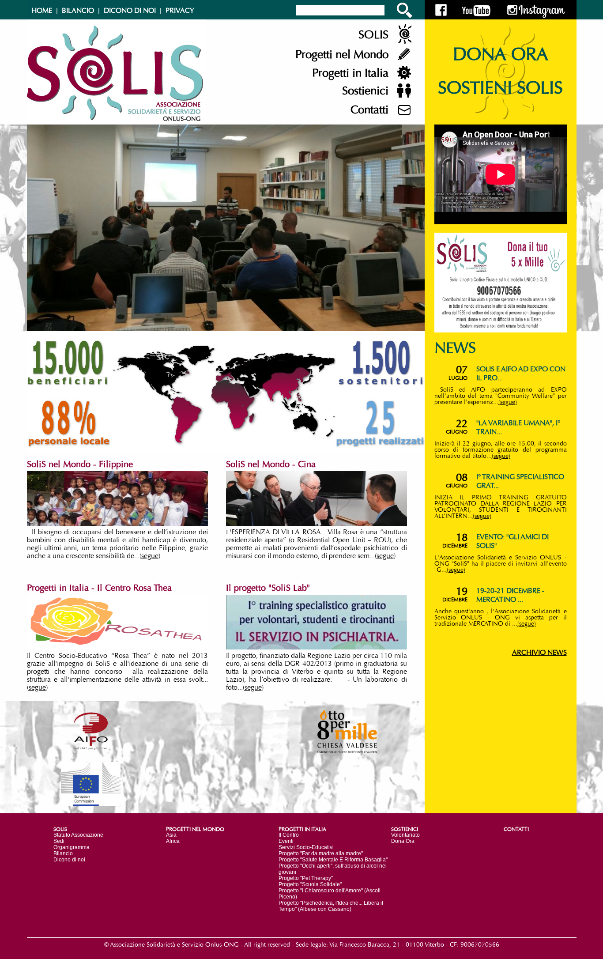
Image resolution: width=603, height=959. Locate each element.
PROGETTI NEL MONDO (195, 829)
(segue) (507, 402)
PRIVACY (180, 10)
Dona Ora (403, 841)
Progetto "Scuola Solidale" (310, 884)
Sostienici (365, 91)
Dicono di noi (69, 860)
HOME (41, 10)
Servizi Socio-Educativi (306, 847)
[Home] (116, 121)
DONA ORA (500, 55)
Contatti (369, 110)
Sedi (58, 841)
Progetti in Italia (350, 73)
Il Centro (289, 835)
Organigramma (71, 847)
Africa (173, 841)
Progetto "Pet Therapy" (306, 878)
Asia (171, 835)
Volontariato (405, 835)
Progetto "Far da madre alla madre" (321, 853)
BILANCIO (78, 10)
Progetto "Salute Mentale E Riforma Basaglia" (333, 860)
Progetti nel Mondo (341, 54)
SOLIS (373, 35)
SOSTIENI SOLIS (500, 88)
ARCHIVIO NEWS (539, 652)
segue (149, 555)
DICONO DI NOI (130, 10)
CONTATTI (516, 829)
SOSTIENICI (404, 829)
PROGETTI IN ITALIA (302, 829)
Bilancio (63, 853)
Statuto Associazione (78, 835)
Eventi (286, 841)
